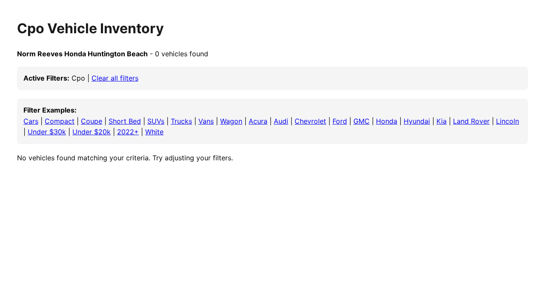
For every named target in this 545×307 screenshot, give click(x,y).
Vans (206, 121)
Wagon (231, 121)
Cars (30, 121)
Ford (340, 121)
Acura (258, 121)
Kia (441, 121)
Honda (386, 121)
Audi (281, 121)
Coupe (91, 121)
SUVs (155, 121)
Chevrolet (310, 121)
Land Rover (471, 121)
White (154, 131)
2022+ (128, 131)
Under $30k (47, 131)
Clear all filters (115, 78)
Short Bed (125, 121)
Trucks (181, 121)
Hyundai (417, 121)
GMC (361, 121)
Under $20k (91, 131)
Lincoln (507, 121)
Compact (60, 121)
